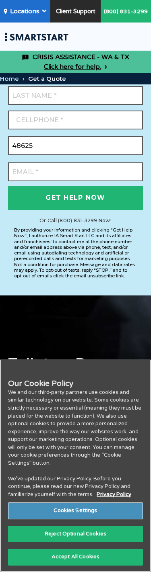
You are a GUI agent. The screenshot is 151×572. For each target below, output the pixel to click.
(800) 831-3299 (126, 11)
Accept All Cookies (75, 557)
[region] (75, 465)
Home (9, 78)
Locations (24, 11)
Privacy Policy (114, 494)
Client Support (75, 11)
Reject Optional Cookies (75, 534)
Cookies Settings (75, 510)
